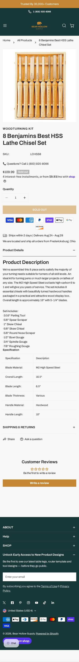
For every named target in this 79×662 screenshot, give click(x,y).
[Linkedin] (53, 602)
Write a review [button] (39, 483)
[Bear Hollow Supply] (39, 25)
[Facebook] (12, 602)
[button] (72, 26)
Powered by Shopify (47, 633)
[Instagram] (28, 602)
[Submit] (71, 576)
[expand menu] (5, 25)
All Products (24, 40)
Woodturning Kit (18, 128)
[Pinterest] (20, 602)
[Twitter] (4, 602)
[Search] (64, 26)
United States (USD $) (20, 610)
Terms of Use (49, 586)
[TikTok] (45, 603)
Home (6, 40)
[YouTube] (37, 602)
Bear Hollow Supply (23, 633)
